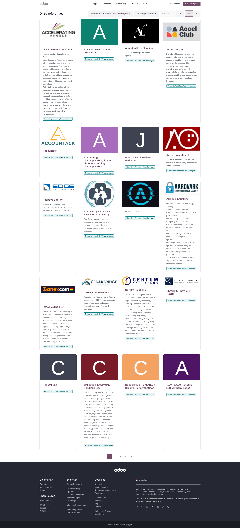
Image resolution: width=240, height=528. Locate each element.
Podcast (98, 501)
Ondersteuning (73, 489)
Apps (95, 4)
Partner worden (73, 513)
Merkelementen (101, 487)
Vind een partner (74, 510)
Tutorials (43, 484)
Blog (96, 504)
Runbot (43, 508)
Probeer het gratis (191, 4)
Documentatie (46, 487)
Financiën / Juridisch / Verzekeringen (109, 13)
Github (42, 505)
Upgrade (70, 492)
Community (121, 4)
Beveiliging (99, 514)
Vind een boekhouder (76, 505)
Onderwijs (71, 501)
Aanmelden (175, 4)
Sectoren (107, 4)
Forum (42, 490)
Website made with (116, 525)
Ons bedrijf (99, 484)
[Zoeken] (180, 13)
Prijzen (135, 4)
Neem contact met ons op (105, 490)
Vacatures (98, 493)
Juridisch (98, 511)
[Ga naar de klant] (58, 32)
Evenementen (100, 498)
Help (145, 4)
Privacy (108, 511)
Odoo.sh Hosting (74, 484)
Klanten (97, 507)
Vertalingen (45, 511)
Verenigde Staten (145, 13)
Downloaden (45, 500)
